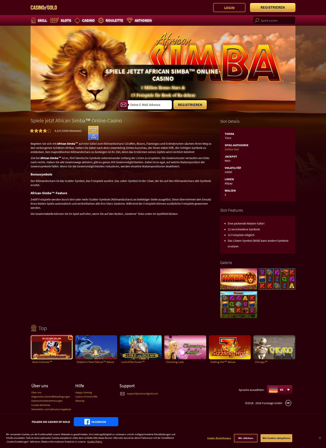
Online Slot (232, 149)
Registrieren (273, 7)
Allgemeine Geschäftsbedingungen (50, 396)
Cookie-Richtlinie (40, 405)
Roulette (114, 20)
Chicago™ (261, 362)
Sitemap (80, 400)
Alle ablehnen (245, 438)
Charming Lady (175, 362)
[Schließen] (320, 438)
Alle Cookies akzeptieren (276, 438)
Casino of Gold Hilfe (86, 396)
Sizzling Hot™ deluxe (222, 362)
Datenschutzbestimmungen (47, 400)
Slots (66, 20)
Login (229, 7)
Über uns (36, 392)
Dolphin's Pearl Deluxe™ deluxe (95, 362)
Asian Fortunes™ (42, 362)
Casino (88, 20)
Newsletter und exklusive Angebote (51, 409)
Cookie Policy (94, 441)
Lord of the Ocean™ (133, 362)
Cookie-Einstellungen (219, 438)
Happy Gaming (83, 392)
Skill (42, 20)
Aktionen (143, 20)
